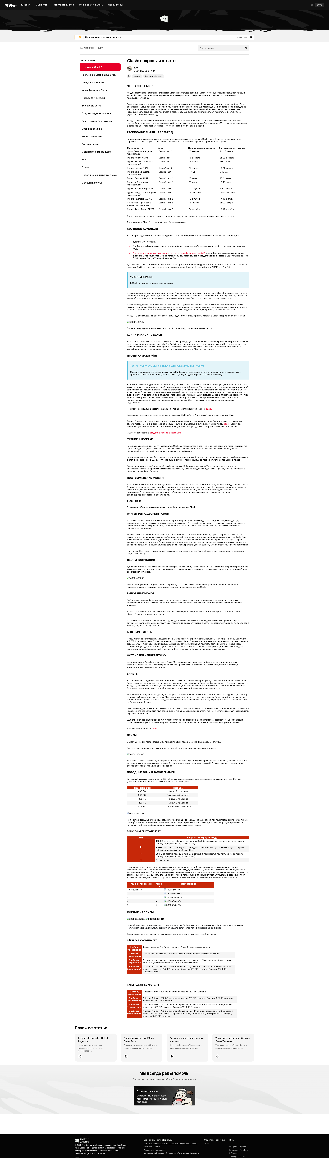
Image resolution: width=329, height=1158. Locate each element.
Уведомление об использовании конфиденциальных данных (170, 1143)
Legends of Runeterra (238, 1150)
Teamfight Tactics (237, 1156)
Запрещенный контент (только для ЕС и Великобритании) (171, 1153)
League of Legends (237, 1147)
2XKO (231, 1143)
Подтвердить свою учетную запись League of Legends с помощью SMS (169, 253)
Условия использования (154, 1150)
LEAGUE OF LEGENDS (88, 48)
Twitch (206, 1143)
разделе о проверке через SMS (165, 432)
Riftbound (233, 1153)
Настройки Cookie (152, 1147)
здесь (209, 409)
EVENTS (101, 48)
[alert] (164, 37)
